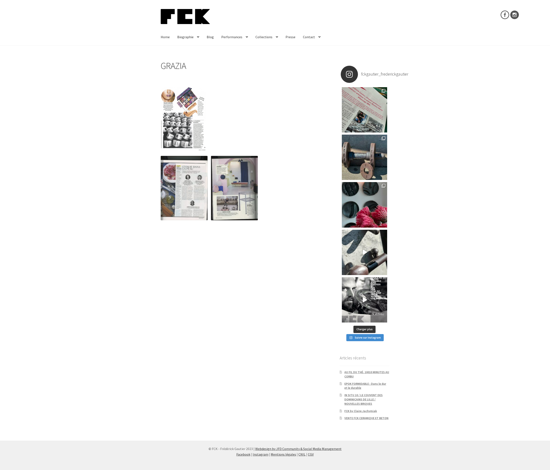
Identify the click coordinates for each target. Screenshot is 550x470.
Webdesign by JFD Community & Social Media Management (298, 449)
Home (165, 37)
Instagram (260, 454)
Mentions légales (283, 454)
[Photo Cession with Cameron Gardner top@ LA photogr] (364, 252)
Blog (210, 37)
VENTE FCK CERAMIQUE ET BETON (366, 418)
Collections (263, 37)
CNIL (302, 454)
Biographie (185, 37)
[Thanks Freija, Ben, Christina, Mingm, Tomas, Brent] (364, 157)
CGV (311, 454)
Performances (231, 37)
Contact (309, 37)
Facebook (243, 454)
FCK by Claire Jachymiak (360, 411)
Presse (290, 37)
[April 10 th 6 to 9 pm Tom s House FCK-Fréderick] (364, 299)
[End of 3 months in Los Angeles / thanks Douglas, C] (364, 204)
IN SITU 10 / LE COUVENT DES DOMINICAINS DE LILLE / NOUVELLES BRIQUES (363, 399)
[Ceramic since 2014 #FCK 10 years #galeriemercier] (364, 109)
